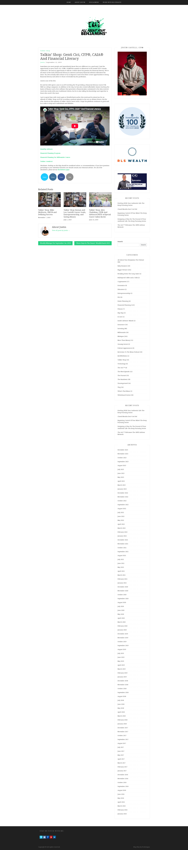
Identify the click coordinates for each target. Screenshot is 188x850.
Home (69, 2)
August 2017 (122, 743)
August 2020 (122, 602)
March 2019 (122, 669)
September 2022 (123, 504)
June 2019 (121, 657)
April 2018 (121, 712)
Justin (42, 62)
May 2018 (121, 708)
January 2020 (122, 630)
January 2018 (122, 724)
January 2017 (122, 771)
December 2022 (123, 493)
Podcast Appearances (125, 348)
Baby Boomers (122, 266)
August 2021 (122, 555)
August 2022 (122, 508)
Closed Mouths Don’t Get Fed (127, 209)
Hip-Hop (120, 313)
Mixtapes (121, 336)
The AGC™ (121, 367)
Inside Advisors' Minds (125, 320)
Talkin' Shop (45, 50)
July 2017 (121, 747)
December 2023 (123, 450)
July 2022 (121, 512)
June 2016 (121, 794)
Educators (121, 289)
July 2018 (121, 700)
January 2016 (122, 814)
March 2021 (122, 575)
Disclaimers (94, 2)
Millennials (122, 332)
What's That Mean (124, 391)
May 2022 (121, 520)
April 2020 (121, 618)
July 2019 (121, 653)
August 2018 (122, 696)
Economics (121, 285)
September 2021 (123, 551)
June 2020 (121, 610)
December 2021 (123, 540)
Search (120, 241)
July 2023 (121, 469)
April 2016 (121, 802)
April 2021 (121, 571)
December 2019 (123, 634)
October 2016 (122, 782)
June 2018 (121, 704)
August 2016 (122, 790)
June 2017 (121, 751)
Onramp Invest (123, 344)
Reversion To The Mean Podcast (128, 352)
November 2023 (123, 454)
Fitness (120, 309)
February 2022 (122, 532)
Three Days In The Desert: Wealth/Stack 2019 (93, 243)
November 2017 (123, 731)
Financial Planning (124, 305)
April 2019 (121, 665)
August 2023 (122, 465)
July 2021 (121, 559)
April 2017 (121, 759)
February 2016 (122, 810)
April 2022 (121, 524)
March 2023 (122, 485)
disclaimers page (63, 169)
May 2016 (121, 798)
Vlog (119, 387)
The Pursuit (122, 375)
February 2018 (122, 720)
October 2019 (122, 641)
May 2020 (121, 614)
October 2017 (122, 735)
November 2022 (123, 497)
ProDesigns (146, 847)
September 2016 (123, 786)
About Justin (80, 2)
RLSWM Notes (122, 356)
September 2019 (123, 645)
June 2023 (121, 473)
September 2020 (123, 598)
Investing (121, 328)
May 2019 (121, 661)
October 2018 (122, 688)
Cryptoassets (122, 281)
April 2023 (121, 481)
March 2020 (122, 622)
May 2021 (121, 567)
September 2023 (123, 461)
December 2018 (123, 681)
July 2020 (121, 606)
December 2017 (123, 727)
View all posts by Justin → (61, 230)
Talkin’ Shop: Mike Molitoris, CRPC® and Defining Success (47, 212)
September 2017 (123, 739)
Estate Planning (123, 301)
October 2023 (122, 457)
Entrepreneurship (124, 293)
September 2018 (123, 692)
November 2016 (123, 778)
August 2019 (122, 649)
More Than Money (124, 340)
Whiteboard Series (124, 395)
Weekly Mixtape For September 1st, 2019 (55, 243)
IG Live (120, 317)
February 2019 (122, 673)
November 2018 (123, 684)
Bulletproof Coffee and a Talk (127, 277)
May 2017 (121, 755)
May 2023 (121, 477)
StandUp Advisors (46, 149)
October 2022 (122, 501)
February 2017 (122, 767)
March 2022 (122, 528)
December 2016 (123, 774)
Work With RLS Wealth (112, 2)
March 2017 (122, 763)
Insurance (121, 324)
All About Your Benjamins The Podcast (131, 260)
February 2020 (122, 626)
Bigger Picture (122, 270)
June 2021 (121, 563)
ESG (119, 297)
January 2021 (122, 583)
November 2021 (123, 544)
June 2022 (121, 516)
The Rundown (122, 379)
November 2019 (123, 637)
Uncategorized (123, 383)
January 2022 (122, 536)
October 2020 (122, 594)
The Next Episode (123, 371)
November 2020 (123, 591)
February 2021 (122, 579)
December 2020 (123, 587)
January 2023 (122, 489)
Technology (122, 364)
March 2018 (122, 716)
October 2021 (122, 547)
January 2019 (122, 677)
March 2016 (122, 806)
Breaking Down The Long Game (128, 274)
